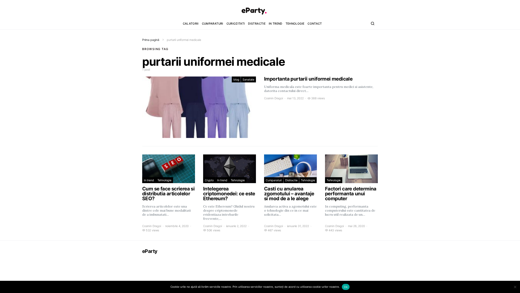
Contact (315, 23)
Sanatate (248, 79)
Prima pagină (150, 40)
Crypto (209, 180)
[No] (515, 287)
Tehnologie (295, 23)
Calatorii (191, 23)
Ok (346, 287)
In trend (275, 23)
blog (236, 79)
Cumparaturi (212, 23)
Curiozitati (235, 23)
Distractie (256, 23)
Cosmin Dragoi (273, 98)
